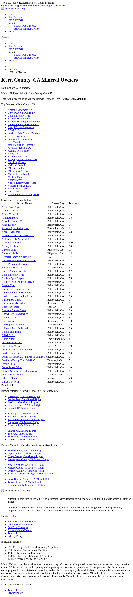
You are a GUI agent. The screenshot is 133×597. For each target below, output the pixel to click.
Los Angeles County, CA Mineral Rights (28, 459)
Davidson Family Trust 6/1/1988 (18, 360)
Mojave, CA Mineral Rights (22, 416)
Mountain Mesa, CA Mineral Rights (26, 419)
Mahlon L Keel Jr (17, 165)
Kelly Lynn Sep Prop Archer (22, 159)
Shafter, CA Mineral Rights (22, 430)
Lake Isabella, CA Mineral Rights (25, 405)
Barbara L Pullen (10, 253)
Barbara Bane (9, 249)
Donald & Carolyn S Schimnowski (20, 371)
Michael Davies (16, 168)
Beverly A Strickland (12, 267)
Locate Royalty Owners (20, 524)
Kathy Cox (13, 153)
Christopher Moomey (13, 324)
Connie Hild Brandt (12, 331)
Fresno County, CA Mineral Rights (26, 450)
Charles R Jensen (10, 306)
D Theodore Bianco (12, 342)
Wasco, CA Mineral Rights (21, 439)
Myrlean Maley (16, 177)
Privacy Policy (15, 536)
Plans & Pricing (16, 17)
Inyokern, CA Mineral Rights (23, 402)
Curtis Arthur (8, 338)
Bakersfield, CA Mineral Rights (24, 396)
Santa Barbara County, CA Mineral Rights (29, 479)
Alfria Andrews (10, 217)
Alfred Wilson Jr (10, 214)
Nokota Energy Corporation (22, 182)
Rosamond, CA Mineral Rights (24, 425)
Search (11, 22)
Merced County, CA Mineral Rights (26, 467)
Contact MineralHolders (20, 530)
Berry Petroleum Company (21, 112)
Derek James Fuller (12, 367)
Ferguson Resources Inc (20, 139)
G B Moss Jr (14, 142)
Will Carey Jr (14, 191)
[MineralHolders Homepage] (13, 8)
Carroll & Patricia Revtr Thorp (23, 124)
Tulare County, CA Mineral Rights (25, 482)
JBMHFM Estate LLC (19, 147)
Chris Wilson (8, 321)
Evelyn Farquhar (16, 136)
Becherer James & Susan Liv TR (19, 256)
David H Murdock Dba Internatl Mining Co (24, 356)
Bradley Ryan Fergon (19, 118)
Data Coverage (15, 19)
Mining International (18, 174)
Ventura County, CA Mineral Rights (26, 485)
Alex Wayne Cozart (12, 207)
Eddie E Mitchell (10, 378)
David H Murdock (11, 353)
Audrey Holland (10, 246)
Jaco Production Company (21, 144)
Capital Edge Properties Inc (16, 289)
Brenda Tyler (8, 285)
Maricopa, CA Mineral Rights (23, 413)
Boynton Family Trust (19, 115)
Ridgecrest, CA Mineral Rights (23, 422)
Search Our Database (25, 25)
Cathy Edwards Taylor (13, 303)
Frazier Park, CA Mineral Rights (24, 399)
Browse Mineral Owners (27, 28)
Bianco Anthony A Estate (15, 271)
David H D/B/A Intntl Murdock (24, 133)
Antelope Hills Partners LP (15, 239)
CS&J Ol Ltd (14, 130)
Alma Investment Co (12, 221)
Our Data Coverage (18, 527)
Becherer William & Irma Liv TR (19, 260)
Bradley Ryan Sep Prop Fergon (24, 121)
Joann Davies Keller (18, 150)
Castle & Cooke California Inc (17, 296)
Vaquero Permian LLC (19, 185)
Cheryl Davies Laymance (21, 127)
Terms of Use (15, 533)
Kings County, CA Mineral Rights (25, 456)
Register (60, 5)
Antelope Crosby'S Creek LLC (18, 235)
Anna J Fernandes (11, 232)
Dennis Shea (8, 363)
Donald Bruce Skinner (13, 374)
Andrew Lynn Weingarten (15, 228)
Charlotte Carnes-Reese (14, 310)
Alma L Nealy (9, 224)
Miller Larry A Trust (18, 171)
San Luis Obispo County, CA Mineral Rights (31, 473)
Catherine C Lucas (11, 299)
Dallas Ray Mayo (11, 346)
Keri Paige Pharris (17, 162)
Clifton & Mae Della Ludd (15, 328)
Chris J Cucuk (9, 317)
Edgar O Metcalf (10, 381)
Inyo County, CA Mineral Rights (24, 453)
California (13, 69)
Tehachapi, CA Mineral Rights (23, 436)
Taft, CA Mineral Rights (20, 433)
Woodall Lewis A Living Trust (23, 194)
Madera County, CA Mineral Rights (26, 464)
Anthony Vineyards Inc (20, 109)
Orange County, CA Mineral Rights (26, 470)
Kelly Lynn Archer (17, 156)
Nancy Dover (15, 179)
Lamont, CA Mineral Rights (22, 408)
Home (11, 14)
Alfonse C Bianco (11, 210)
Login (49, 5)
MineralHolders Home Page (22, 521)
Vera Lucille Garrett (18, 188)
